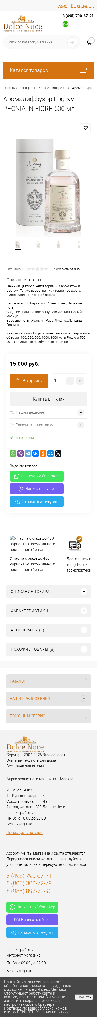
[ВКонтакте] (35, 453)
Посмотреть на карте (24, 833)
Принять (84, 997)
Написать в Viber (40, 488)
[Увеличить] (48, 185)
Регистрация (82, 5)
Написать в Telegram (40, 501)
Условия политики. (53, 1012)
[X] (58, 453)
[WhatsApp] (13, 453)
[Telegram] (28, 453)
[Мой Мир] (50, 453)
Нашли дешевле (30, 412)
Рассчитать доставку (34, 425)
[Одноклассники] (43, 453)
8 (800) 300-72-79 (29, 883)
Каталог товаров (29, 70)
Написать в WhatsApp (40, 476)
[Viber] (20, 453)
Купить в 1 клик (48, 399)
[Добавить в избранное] (86, 128)
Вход (62, 5)
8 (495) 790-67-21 (78, 15)
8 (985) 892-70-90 (29, 891)
